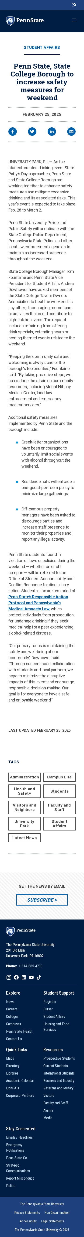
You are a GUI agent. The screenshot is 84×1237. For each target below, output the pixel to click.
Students (59, 791)
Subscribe (40, 900)
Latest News (24, 837)
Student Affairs (42, 47)
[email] (71, 132)
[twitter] (32, 132)
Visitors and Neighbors (24, 807)
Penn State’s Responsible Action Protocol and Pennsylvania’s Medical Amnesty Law (38, 602)
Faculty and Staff (59, 807)
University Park (24, 823)
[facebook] (12, 132)
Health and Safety (24, 791)
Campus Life (59, 777)
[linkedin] (52, 132)
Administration (24, 777)
